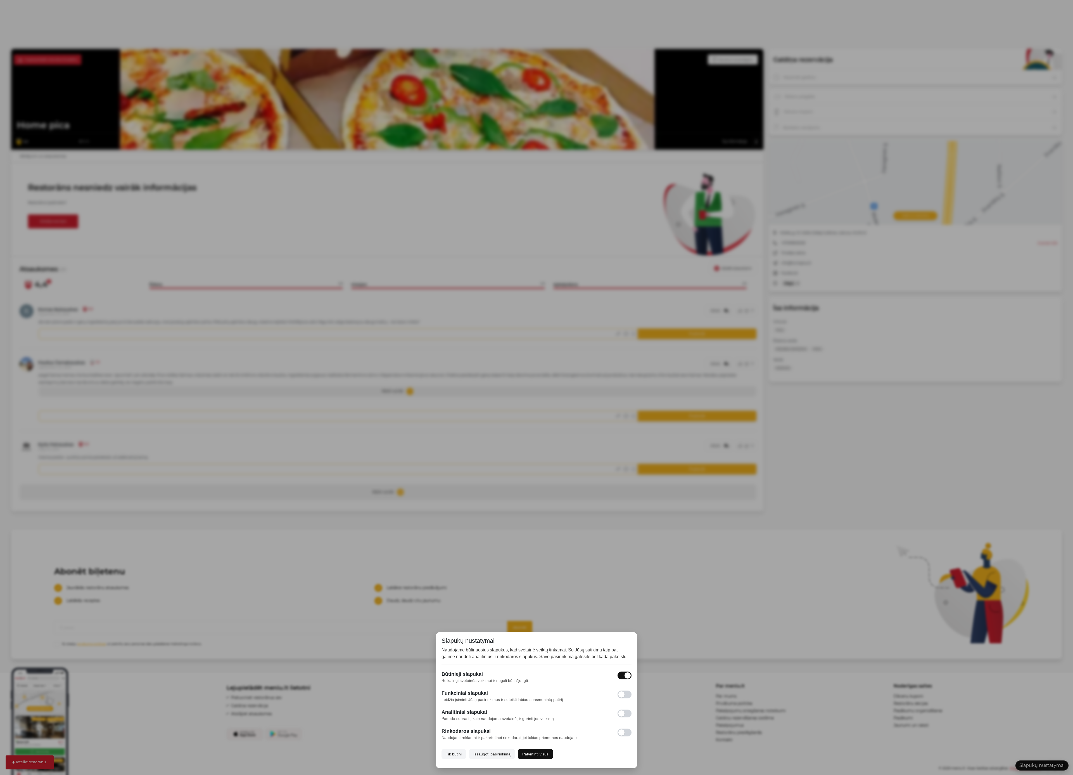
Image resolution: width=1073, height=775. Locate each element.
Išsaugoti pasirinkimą (492, 754)
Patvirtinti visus (535, 754)
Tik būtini (454, 754)
